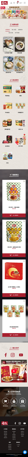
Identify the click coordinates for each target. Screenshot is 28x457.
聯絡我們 (5, 437)
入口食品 (18, 444)
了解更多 (13, 410)
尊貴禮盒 (14, 431)
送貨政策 (9, 444)
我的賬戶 (22, 431)
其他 (18, 446)
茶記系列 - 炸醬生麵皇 (14, 207)
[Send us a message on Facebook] (25, 452)
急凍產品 (14, 437)
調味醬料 (14, 436)
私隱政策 (9, 447)
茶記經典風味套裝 (14, 326)
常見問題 (9, 449)
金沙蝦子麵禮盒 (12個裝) (14, 287)
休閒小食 (14, 439)
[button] (20, 3)
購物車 (22, 436)
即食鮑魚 (14, 434)
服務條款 (9, 446)
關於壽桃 (5, 431)
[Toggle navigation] (25, 2)
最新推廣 (5, 434)
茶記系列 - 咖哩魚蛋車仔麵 (14, 247)
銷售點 (5, 436)
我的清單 (22, 434)
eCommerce (12, 455)
